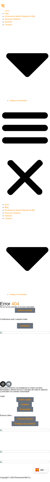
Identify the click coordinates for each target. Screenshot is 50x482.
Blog (6, 13)
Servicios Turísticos (13, 19)
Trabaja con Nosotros (18, 101)
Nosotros (8, 22)
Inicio (7, 11)
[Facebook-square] (9, 384)
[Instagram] (3, 384)
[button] (25, 152)
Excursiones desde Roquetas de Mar (20, 16)
